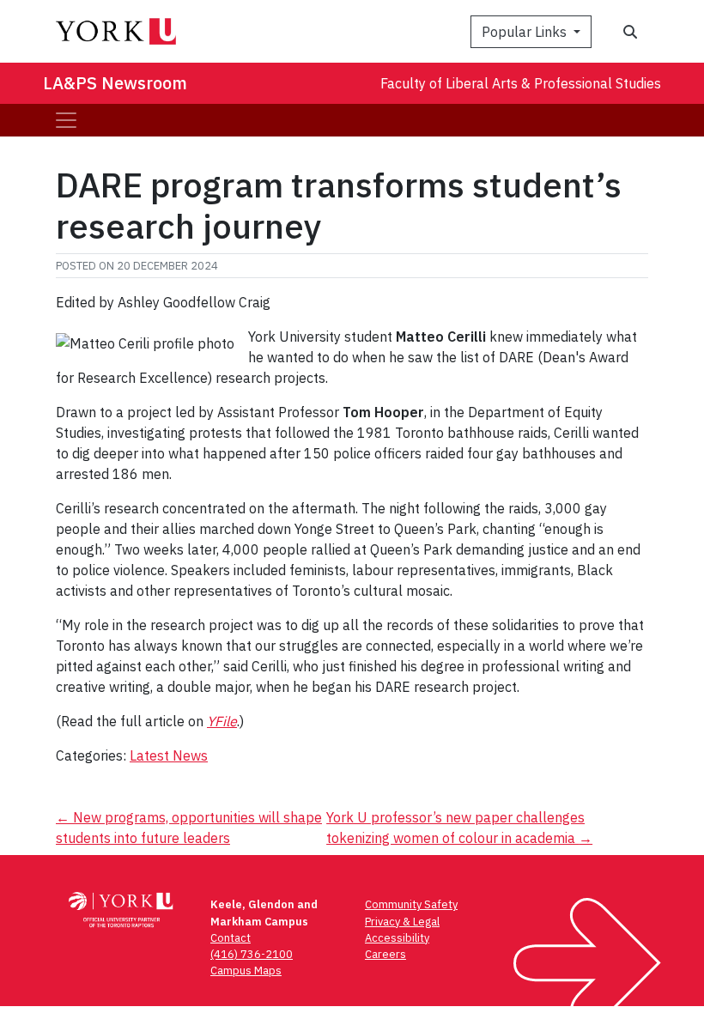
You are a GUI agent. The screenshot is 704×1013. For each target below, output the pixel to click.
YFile (222, 721)
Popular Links (526, 31)
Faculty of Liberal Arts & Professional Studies (520, 83)
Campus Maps (246, 970)
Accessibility (397, 938)
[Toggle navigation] (66, 120)
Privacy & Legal (402, 921)
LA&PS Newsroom (115, 82)
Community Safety (411, 904)
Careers (385, 954)
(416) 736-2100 (251, 954)
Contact (230, 938)
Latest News (169, 755)
